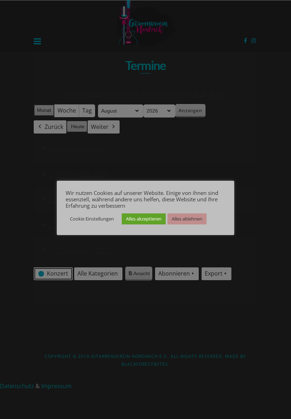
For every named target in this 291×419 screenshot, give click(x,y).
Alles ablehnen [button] (187, 219)
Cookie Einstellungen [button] (92, 219)
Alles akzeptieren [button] (143, 219)
